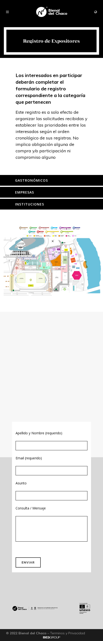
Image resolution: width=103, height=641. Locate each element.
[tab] (51, 180)
